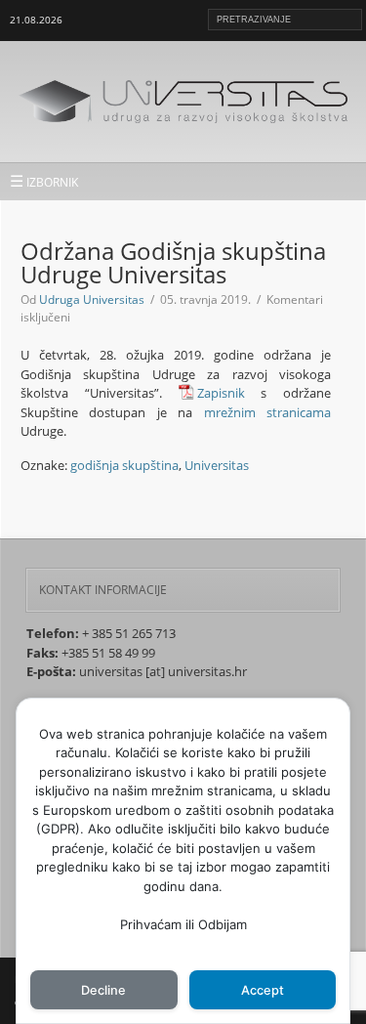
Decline (103, 990)
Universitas (216, 465)
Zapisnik (221, 393)
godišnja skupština (124, 465)
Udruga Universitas (91, 299)
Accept (262, 990)
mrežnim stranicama (267, 412)
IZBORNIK (44, 181)
